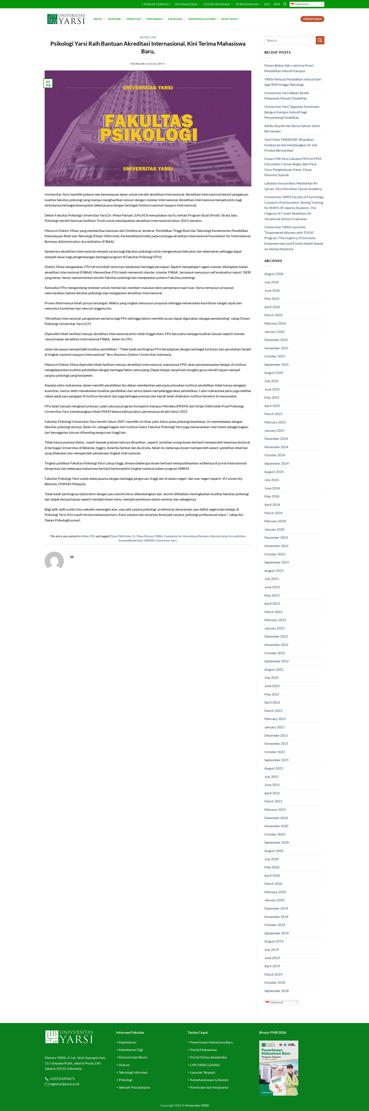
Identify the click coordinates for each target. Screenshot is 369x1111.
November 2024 (276, 447)
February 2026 (275, 323)
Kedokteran (127, 1042)
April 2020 (272, 875)
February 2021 (275, 809)
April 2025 (272, 406)
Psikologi (125, 1080)
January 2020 (274, 900)
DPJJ (267, 4)
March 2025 (273, 414)
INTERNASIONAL (186, 4)
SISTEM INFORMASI (217, 4)
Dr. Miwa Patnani (143, 536)
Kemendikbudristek (131, 540)
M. (164, 63)
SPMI (277, 4)
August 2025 (273, 372)
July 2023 (271, 579)
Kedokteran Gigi (131, 1050)
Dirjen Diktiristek (120, 536)
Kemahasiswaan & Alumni (209, 1080)
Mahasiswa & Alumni (201, 19)
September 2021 (276, 760)
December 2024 (276, 438)
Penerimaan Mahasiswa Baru (211, 1042)
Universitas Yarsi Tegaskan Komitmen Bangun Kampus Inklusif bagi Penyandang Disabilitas (291, 111)
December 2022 (276, 636)
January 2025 (274, 430)
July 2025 (271, 381)
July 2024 (271, 480)
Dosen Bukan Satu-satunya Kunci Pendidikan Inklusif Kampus (288, 68)
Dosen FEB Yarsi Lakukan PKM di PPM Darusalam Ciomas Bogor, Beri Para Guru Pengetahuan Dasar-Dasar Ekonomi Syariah (292, 167)
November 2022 (276, 645)
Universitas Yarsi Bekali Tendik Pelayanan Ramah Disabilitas (286, 95)
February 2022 (275, 719)
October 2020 (274, 834)
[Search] (285, 4)
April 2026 (272, 307)
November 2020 (276, 826)
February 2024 (275, 521)
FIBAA (159, 536)
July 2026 (271, 282)
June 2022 (272, 686)
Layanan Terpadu (155, 4)
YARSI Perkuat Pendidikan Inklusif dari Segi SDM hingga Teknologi (292, 82)
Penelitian (134, 19)
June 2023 (272, 587)
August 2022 (273, 669)
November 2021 (276, 743)
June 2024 (272, 488)
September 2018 (276, 991)
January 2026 (274, 331)
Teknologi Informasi (133, 1072)
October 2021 (274, 752)
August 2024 (273, 472)
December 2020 (276, 818)
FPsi (153, 37)
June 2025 (272, 389)
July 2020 (271, 859)
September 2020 (276, 842)
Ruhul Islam (229, 19)
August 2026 (273, 274)
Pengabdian (154, 19)
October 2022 (274, 653)
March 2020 (273, 883)
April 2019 (272, 966)
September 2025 (276, 364)
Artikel (145, 37)
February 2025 (275, 422)
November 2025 (276, 348)
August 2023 (273, 570)
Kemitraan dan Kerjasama (209, 1087)
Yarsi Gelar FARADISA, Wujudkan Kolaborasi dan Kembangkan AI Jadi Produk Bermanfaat (290, 144)
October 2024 (274, 455)
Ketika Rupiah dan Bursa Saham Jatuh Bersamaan (292, 128)
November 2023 (276, 546)
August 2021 (273, 768)
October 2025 (274, 356)
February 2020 (275, 892)
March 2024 (273, 513)
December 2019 (276, 908)
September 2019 (276, 933)
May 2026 (271, 298)
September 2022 (276, 661)
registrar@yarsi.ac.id (64, 1084)
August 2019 (273, 941)
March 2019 (273, 974)
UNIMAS (149, 540)
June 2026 (272, 290)
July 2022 (271, 677)
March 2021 (273, 801)
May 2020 (271, 867)
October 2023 (274, 554)
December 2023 (276, 537)
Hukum (124, 1065)
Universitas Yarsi (166, 540)
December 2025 (276, 340)
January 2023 (274, 628)
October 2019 (274, 925)
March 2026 (273, 315)
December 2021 (276, 735)
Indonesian (301, 4)
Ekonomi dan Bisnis (132, 1057)
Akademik (114, 19)
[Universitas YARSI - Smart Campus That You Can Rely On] (66, 19)
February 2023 (275, 620)
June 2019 (272, 958)
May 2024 (271, 496)
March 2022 (273, 710)
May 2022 (271, 694)
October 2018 (274, 982)
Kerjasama (175, 19)
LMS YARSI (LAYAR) (205, 1065)
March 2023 (273, 612)
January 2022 (274, 727)
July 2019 (271, 949)
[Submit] (320, 40)
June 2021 (272, 785)
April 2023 (272, 603)
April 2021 (272, 793)
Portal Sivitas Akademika (208, 1057)
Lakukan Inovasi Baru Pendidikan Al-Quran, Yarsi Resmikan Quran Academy (293, 186)
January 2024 (274, 529)
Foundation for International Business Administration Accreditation (204, 536)
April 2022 (272, 702)
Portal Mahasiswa (203, 1050)
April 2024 (272, 504)
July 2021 (271, 776)
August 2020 (273, 851)
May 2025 (271, 397)
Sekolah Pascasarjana (134, 1087)
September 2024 (276, 463)
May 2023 (271, 595)
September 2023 (276, 562)
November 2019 (276, 917)
